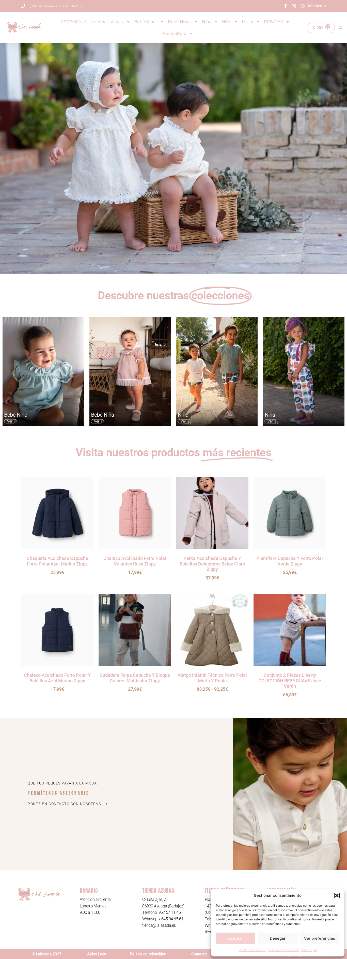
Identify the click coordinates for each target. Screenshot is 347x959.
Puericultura (173, 33)
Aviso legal (309, 950)
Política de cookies (252, 950)
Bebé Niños (180, 21)
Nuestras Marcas (107, 21)
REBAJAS (273, 21)
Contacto (199, 954)
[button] (336, 895)
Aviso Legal (97, 954)
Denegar (278, 938)
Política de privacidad (283, 950)
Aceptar (235, 938)
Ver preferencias (319, 938)
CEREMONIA (74, 21)
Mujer (248, 21)
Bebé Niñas (145, 21)
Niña (206, 21)
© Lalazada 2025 (46, 954)
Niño (226, 21)
